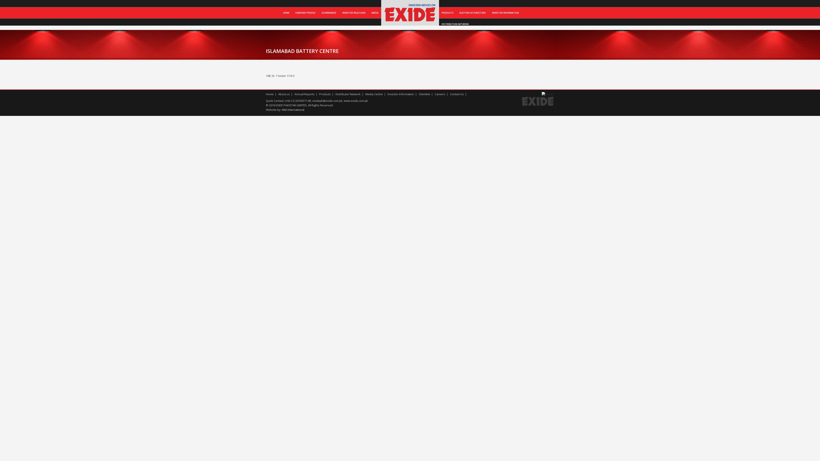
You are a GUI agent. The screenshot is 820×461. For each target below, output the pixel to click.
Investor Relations (354, 12)
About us (284, 94)
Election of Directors (473, 12)
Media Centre (374, 94)
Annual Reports (304, 94)
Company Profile (305, 12)
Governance (329, 12)
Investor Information (505, 12)
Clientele (424, 94)
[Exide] (410, 21)
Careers (440, 94)
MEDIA (375, 12)
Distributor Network (348, 94)
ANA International (293, 110)
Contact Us (457, 94)
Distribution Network (455, 24)
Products (448, 12)
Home (286, 12)
